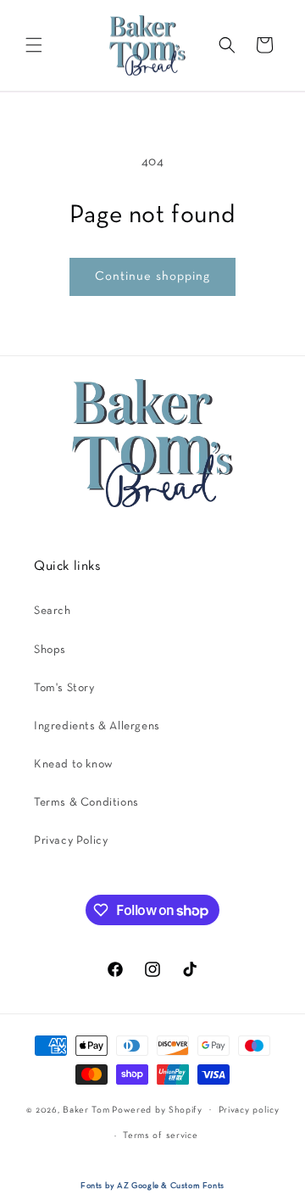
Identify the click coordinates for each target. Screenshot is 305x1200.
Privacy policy (249, 1110)
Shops (50, 650)
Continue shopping (152, 276)
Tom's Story (64, 688)
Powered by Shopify (157, 1109)
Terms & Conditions (86, 802)
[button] (34, 45)
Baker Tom (86, 1109)
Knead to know (74, 764)
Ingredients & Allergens (97, 726)
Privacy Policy (71, 840)
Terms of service (160, 1135)
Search (52, 611)
